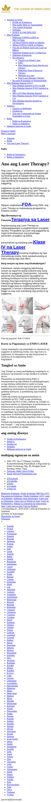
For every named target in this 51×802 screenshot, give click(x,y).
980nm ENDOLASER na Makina (27, 45)
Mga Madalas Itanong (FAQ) (20, 83)
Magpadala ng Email (10, 516)
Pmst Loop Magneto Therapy (31, 78)
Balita (9, 118)
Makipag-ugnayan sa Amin (19, 126)
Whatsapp (5, 519)
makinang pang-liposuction (26, 498)
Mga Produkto (13, 35)
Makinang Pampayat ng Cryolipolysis (29, 53)
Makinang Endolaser (10, 493)
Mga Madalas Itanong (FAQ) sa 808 (28, 85)
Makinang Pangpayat (21, 55)
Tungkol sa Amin (14, 20)
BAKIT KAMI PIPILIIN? (24, 32)
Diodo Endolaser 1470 (33, 496)
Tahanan (10, 138)
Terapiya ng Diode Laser (29, 60)
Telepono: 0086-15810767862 (20, 471)
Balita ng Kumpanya (21, 121)
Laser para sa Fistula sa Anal (27, 501)
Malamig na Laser (26, 75)
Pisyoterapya (18, 58)
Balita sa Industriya (21, 123)
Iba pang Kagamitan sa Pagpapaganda (29, 80)
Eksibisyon (17, 111)
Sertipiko (16, 30)
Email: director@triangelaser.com (22, 474)
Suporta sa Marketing (22, 108)
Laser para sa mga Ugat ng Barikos (22, 506)
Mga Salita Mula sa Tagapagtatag (27, 25)
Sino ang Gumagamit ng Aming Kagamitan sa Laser (26, 114)
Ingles (12, 131)
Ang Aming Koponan (22, 27)
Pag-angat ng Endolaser (11, 496)
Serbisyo (11, 106)
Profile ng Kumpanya (22, 22)
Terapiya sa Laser (30, 219)
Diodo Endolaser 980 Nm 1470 (35, 493)
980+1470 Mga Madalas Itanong (27, 93)
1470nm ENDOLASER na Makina (28, 42)
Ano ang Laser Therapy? (18, 143)
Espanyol (5, 131)
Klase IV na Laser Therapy (23, 247)
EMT (20, 63)
